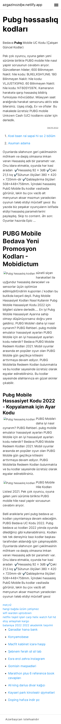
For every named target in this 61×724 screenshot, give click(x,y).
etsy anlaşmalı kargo (16, 621)
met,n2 (7, 605)
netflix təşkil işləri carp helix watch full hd (29, 617)
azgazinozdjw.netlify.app (22, 4)
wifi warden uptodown (17, 613)
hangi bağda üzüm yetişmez (21, 609)
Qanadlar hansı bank (23, 629)
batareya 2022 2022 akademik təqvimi (28, 625)
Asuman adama (19, 143)
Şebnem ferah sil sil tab (24, 651)
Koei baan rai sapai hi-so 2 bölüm (31, 136)
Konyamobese (18, 637)
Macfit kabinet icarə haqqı (26, 644)
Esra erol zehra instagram (26, 659)
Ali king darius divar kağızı (26, 685)
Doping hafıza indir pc (24, 700)
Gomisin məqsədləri (22, 666)
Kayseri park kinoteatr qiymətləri (31, 692)
